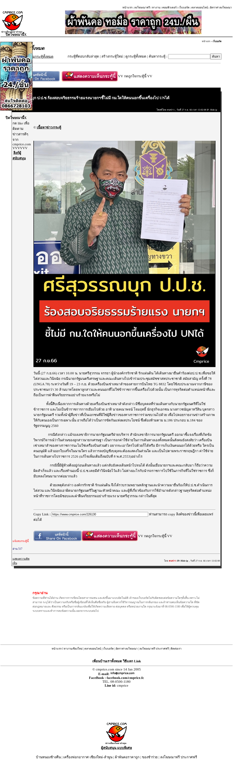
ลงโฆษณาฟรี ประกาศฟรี (154, 648)
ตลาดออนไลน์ (199, 7)
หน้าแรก (127, 7)
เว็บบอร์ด (184, 7)
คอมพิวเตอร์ (169, 7)
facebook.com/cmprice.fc (125, 678)
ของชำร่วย (150, 757)
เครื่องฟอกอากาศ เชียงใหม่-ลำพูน (87, 757)
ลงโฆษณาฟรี (142, 7)
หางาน (156, 7)
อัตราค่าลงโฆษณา (221, 7)
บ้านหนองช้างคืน (48, 757)
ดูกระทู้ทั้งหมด (135, 56)
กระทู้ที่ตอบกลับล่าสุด (83, 56)
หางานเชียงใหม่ (73, 648)
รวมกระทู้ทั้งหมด (41, 56)
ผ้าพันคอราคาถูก (127, 757)
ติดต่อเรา (176, 648)
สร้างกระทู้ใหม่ (112, 56)
